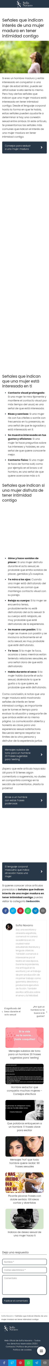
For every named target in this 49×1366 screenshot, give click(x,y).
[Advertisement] (24, 262)
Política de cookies (22, 1349)
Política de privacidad (27, 1346)
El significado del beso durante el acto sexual (12, 1011)
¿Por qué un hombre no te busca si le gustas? (38, 1011)
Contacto (10, 1346)
